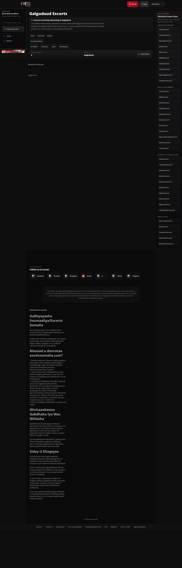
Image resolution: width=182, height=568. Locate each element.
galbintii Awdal (41, 446)
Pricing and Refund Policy (93, 527)
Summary (41, 36)
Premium (44, 47)
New (53, 47)
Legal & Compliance (140, 527)
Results (49, 36)
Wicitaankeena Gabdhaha (42, 411)
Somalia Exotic (35, 456)
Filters (33, 36)
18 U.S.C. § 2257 (125, 527)
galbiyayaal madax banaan (40, 431)
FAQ (105, 527)
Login (145, 4)
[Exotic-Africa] (13, 52)
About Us (39, 527)
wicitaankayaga (44, 424)
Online (35, 47)
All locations (64, 47)
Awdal (9, 36)
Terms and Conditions (75, 527)
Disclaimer (114, 527)
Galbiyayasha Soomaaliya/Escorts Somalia (46, 320)
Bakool (9, 41)
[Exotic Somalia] (26, 4)
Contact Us (49, 527)
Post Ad (132, 4)
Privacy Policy (60, 527)
